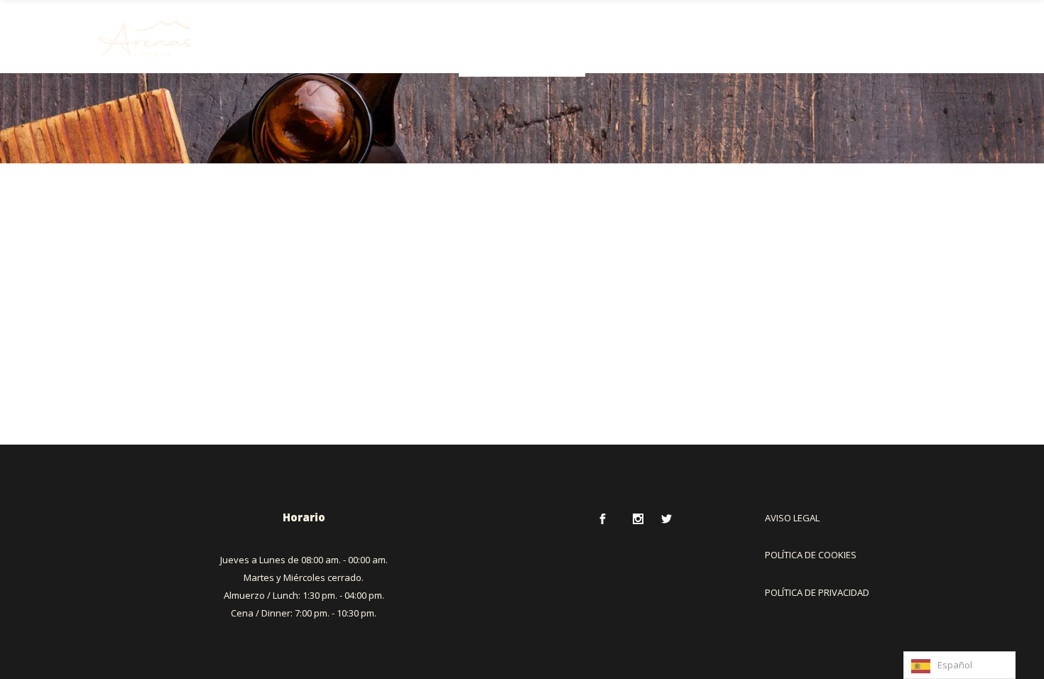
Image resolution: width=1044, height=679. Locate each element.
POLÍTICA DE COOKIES (811, 554)
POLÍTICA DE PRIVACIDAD (817, 592)
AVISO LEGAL (792, 517)
